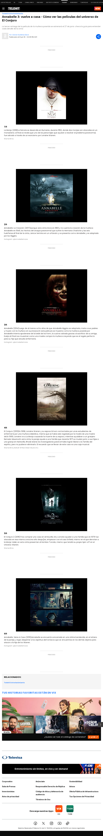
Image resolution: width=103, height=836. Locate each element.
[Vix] (97, 8)
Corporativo (7, 782)
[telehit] (14, 8)
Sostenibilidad (75, 782)
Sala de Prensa (8, 787)
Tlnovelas (84, 2)
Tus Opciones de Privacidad (81, 797)
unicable (40, 2)
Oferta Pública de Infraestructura (83, 792)
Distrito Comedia (52, 2)
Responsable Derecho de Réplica (50, 787)
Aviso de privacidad (10, 797)
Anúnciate (40, 782)
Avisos (72, 787)
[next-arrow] (100, 724)
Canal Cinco (29, 2)
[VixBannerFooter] (51, 769)
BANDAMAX (73, 2)
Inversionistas (8, 792)
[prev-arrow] (0, 725)
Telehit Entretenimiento (12, 14)
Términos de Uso (43, 800)
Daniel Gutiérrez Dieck (20, 35)
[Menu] (3, 8)
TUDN (20, 2)
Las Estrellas (6, 2)
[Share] (98, 36)
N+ (14, 2)
